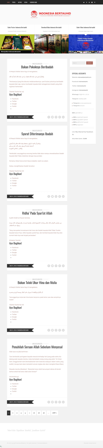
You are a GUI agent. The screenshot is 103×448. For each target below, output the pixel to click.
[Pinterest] (94, 2)
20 (39, 413)
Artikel (20, 2)
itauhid (82, 105)
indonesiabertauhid (86, 103)
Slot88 (85, 138)
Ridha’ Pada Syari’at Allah (37, 213)
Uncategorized (37, 63)
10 (34, 413)
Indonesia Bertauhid (42, 443)
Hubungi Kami (33, 2)
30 (44, 413)
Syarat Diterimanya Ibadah (37, 133)
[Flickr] (92, 2)
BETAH (25, 2)
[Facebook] (86, 2)
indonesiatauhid (83, 81)
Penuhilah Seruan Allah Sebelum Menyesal (37, 346)
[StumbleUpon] (63, 117)
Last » (54, 413)
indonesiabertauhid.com (84, 77)
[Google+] (59, 117)
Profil (13, 2)
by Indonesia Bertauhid (23, 117)
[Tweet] (52, 117)
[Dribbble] (89, 2)
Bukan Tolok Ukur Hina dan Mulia (37, 282)
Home (8, 2)
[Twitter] (84, 2)
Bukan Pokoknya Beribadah (37, 66)
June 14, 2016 (13, 117)
